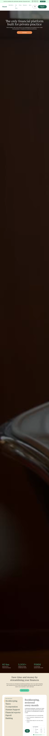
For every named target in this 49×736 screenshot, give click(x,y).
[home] (4, 6)
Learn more (27, 731)
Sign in (35, 7)
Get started (24, 32)
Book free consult (24, 690)
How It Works (16, 7)
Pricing (20, 5)
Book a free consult (42, 7)
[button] (11, 5)
